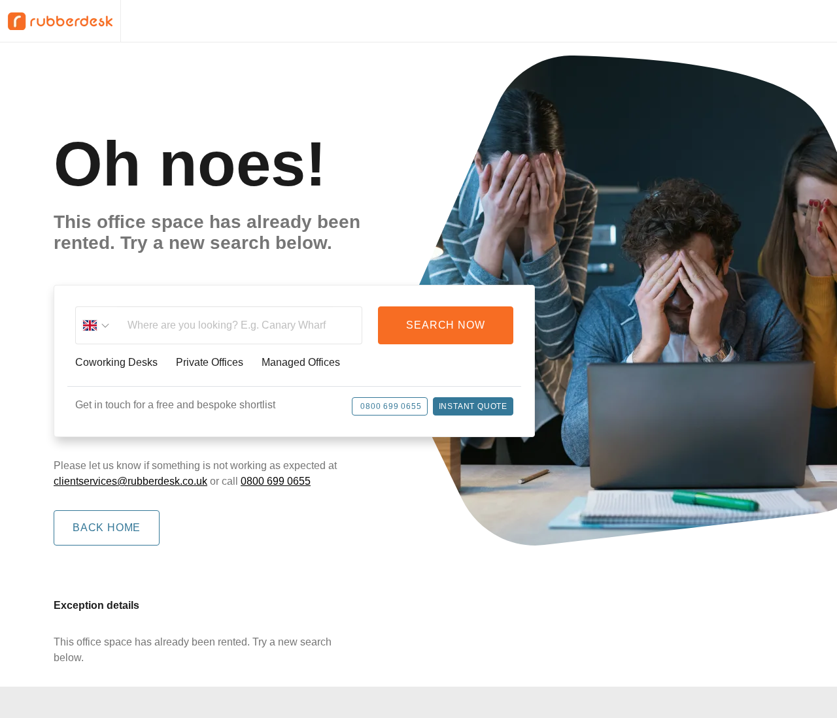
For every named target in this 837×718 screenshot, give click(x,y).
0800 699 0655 (390, 406)
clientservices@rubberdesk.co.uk (130, 481)
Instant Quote (473, 406)
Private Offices (209, 362)
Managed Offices (301, 362)
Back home (107, 527)
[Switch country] (96, 325)
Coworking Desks (116, 362)
